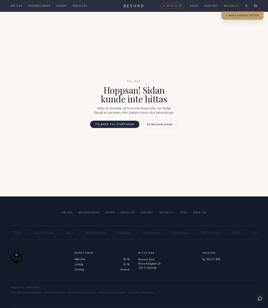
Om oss (16, 5)
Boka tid (199, 212)
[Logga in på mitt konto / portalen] (246, 5)
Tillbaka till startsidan (114, 124)
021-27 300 (213, 259)
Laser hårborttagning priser (82, 292)
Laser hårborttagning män (141, 292)
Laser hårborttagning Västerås (26, 292)
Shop (194, 5)
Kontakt (211, 5)
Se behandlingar (160, 124)
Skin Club (172, 5)
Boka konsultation (244, 15)
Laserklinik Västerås (55, 292)
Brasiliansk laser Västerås (112, 292)
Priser (62, 5)
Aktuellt (231, 5)
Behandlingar (39, 5)
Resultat (80, 5)
